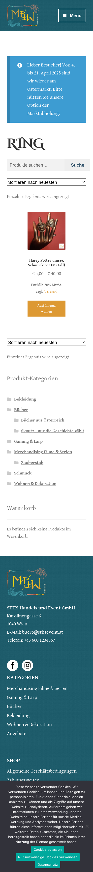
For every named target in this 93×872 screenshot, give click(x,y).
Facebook (12, 665)
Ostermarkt (39, 89)
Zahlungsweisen (23, 780)
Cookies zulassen (48, 850)
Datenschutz (48, 865)
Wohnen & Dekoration (35, 483)
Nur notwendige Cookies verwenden (47, 857)
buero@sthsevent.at (42, 632)
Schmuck (22, 473)
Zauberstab (32, 462)
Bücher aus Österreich (42, 420)
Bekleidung (25, 399)
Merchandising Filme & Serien (43, 451)
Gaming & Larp (28, 441)
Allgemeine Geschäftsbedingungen (42, 771)
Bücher (21, 409)
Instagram (27, 665)
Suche (77, 165)
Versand (50, 291)
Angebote (16, 734)
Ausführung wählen (46, 308)
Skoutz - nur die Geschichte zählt (52, 431)
